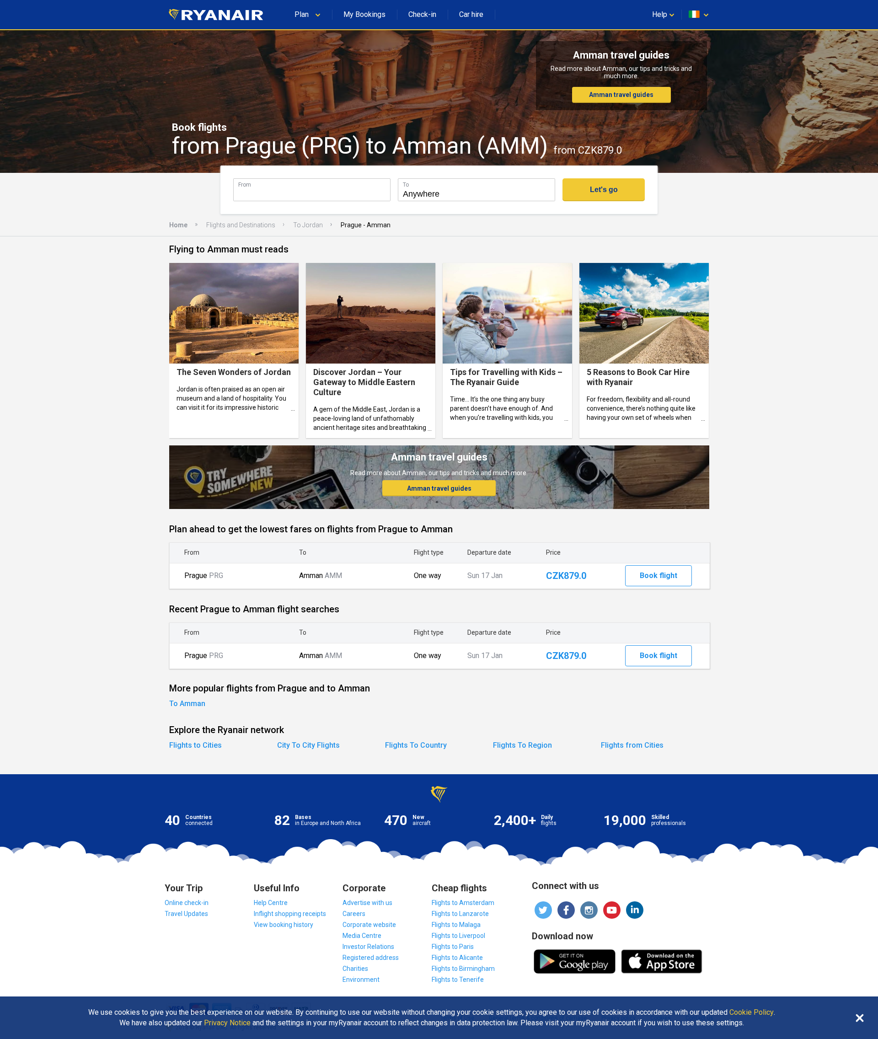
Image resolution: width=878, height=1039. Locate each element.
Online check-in (187, 902)
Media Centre (362, 935)
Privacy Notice (227, 1023)
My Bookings (364, 14)
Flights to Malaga (456, 924)
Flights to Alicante (457, 957)
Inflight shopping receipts (290, 913)
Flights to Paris (453, 946)
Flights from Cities (632, 745)
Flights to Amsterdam (463, 902)
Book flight (658, 575)
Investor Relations (368, 946)
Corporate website (369, 924)
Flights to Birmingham (463, 968)
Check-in (422, 14)
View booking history (283, 924)
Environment (361, 979)
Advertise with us (367, 902)
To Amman (187, 703)
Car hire (471, 14)
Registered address (371, 957)
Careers (354, 913)
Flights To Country (416, 745)
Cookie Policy (751, 1012)
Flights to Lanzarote (460, 913)
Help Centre (271, 902)
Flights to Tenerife (458, 979)
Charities (355, 968)
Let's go (604, 189)
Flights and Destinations (240, 225)
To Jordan (308, 225)
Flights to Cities (195, 745)
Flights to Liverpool (458, 935)
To (406, 184)
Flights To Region (522, 745)
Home (178, 225)
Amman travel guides (621, 94)
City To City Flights (308, 745)
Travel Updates (186, 913)
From (244, 184)
